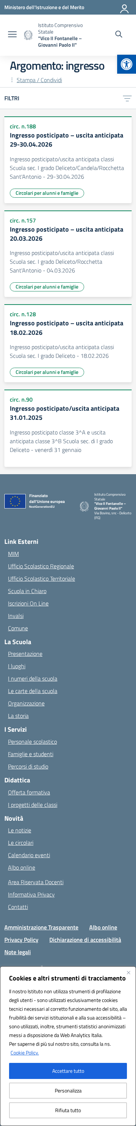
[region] (68, 1046)
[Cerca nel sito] (118, 35)
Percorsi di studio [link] (28, 766)
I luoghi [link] (16, 666)
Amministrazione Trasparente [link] (41, 927)
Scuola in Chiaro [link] (27, 591)
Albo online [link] (21, 867)
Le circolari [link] (20, 842)
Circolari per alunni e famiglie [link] (47, 193)
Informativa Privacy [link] (31, 894)
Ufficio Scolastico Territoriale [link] (41, 578)
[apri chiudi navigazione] (12, 35)
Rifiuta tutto (68, 1110)
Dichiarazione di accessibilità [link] (85, 939)
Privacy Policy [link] (21, 939)
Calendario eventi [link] (29, 855)
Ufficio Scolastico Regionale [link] (41, 566)
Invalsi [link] (16, 615)
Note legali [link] (17, 952)
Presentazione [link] (25, 653)
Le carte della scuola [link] (32, 690)
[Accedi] (125, 7)
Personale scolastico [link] (32, 741)
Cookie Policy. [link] (25, 1052)
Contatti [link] (18, 906)
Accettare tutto (68, 1071)
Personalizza (68, 1090)
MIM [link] (13, 553)
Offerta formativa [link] (29, 792)
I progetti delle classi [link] (32, 804)
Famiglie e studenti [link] (30, 754)
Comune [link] (18, 628)
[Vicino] (128, 972)
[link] (126, 64)
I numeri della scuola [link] (32, 678)
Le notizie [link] (19, 830)
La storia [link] (18, 715)
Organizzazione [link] (26, 703)
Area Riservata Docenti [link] (35, 882)
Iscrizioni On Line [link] (28, 603)
